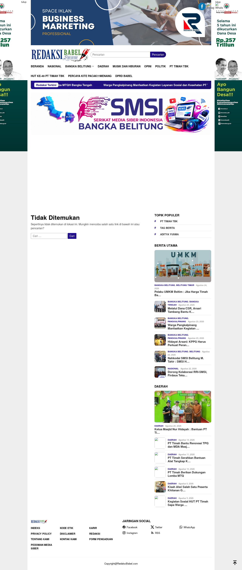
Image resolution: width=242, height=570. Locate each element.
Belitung (194, 351)
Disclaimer (67, 533)
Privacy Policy (41, 533)
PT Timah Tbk (169, 221)
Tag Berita (167, 228)
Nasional (173, 368)
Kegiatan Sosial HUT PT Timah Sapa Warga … (188, 503)
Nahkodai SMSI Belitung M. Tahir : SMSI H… (186, 359)
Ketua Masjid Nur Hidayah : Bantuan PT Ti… (180, 430)
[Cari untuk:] (49, 235)
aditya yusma (169, 234)
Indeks (35, 528)
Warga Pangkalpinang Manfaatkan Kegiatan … (183, 326)
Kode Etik (66, 528)
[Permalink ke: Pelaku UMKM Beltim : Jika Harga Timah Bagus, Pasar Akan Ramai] (182, 266)
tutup (23, 1)
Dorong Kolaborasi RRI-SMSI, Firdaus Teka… (187, 373)
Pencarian (158, 54)
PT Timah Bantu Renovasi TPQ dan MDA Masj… (188, 444)
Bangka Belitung (164, 285)
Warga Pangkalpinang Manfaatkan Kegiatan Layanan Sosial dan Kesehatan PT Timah (138, 85)
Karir (93, 528)
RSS (157, 533)
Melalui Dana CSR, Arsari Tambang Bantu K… (184, 310)
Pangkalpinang (177, 321)
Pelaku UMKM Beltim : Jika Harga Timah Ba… (181, 293)
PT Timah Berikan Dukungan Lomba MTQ (187, 474)
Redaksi (94, 533)
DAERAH (158, 425)
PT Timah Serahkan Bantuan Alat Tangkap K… (186, 459)
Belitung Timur (185, 285)
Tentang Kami (40, 539)
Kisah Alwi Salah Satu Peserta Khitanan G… (188, 488)
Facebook (132, 527)
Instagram (132, 533)
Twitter (158, 527)
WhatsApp (189, 527)
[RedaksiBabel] (60, 54)
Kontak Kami (68, 539)
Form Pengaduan (101, 539)
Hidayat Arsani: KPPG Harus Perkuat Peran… (187, 343)
